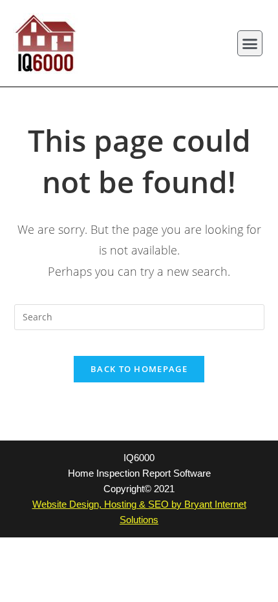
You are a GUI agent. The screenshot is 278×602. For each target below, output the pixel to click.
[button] (250, 43)
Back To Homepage (139, 369)
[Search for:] (139, 316)
